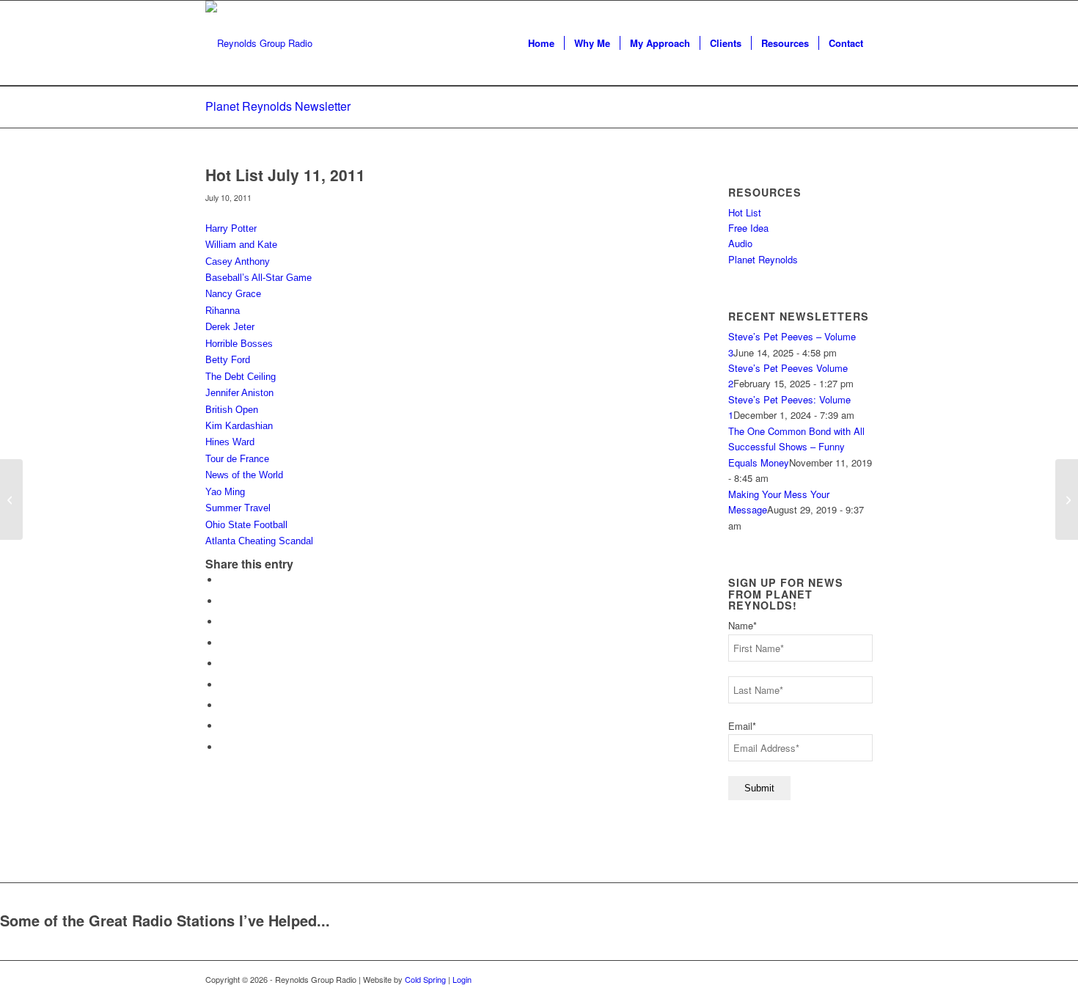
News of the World (244, 474)
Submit (759, 788)
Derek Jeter (229, 326)
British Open (231, 409)
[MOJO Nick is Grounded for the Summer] (11, 499)
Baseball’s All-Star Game (258, 277)
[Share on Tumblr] (223, 685)
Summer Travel (238, 507)
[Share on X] (223, 601)
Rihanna (222, 310)
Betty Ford (227, 359)
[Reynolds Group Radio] (258, 43)
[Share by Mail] (223, 747)
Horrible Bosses (239, 343)
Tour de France (237, 458)
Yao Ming (225, 491)
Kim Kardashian (239, 425)
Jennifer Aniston (239, 392)
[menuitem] (541, 43)
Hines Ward (229, 441)
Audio (740, 243)
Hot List (744, 212)
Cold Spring (425, 979)
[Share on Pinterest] (223, 643)
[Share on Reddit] (223, 726)
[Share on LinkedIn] (223, 663)
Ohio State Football (246, 524)
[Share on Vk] (223, 705)
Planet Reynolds (763, 259)
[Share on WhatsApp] (223, 622)
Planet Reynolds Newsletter (278, 106)
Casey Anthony (237, 261)
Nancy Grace (233, 293)
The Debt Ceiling (240, 376)
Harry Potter (231, 228)
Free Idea (748, 228)
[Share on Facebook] (223, 580)
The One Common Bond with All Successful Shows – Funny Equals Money (796, 446)
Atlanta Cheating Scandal (259, 540)
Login (462, 979)
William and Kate (241, 244)
